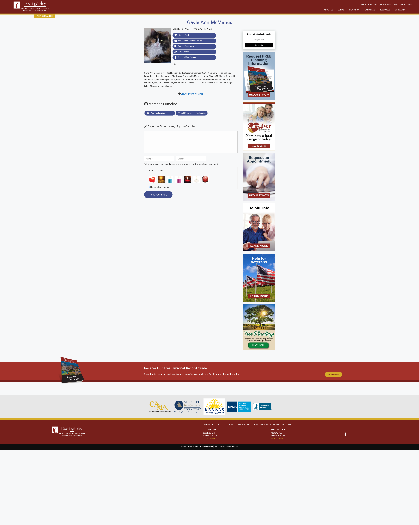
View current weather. (192, 94)
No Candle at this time (160, 187)
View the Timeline (157, 113)
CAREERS (277, 425)
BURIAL (341, 10)
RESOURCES (385, 10)
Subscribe (259, 45)
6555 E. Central (209, 433)
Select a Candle (156, 171)
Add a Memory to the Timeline (190, 41)
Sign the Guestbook (186, 46)
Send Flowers (183, 52)
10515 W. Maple (277, 433)
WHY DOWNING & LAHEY (214, 425)
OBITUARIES (400, 10)
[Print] (175, 64)
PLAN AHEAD (369, 10)
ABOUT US (328, 10)
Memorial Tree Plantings (187, 57)
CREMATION (354, 10)
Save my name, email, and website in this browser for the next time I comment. (182, 164)
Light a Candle (184, 35)
